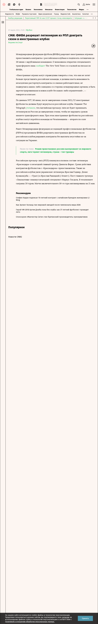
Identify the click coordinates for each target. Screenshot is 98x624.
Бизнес (28, 9)
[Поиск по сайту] (78, 4)
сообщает (40, 66)
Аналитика (76, 14)
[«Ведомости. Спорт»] (41, 4)
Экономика (38, 9)
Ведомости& (65, 14)
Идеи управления (45, 14)
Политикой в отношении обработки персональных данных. (29, 622)
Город (56, 14)
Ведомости (9, 14)
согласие (65, 617)
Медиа (81, 9)
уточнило (30, 108)
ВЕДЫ (18, 14)
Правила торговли (29, 14)
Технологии (71, 9)
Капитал (85, 14)
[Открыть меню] (94, 4)
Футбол (29, 30)
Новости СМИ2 (15, 237)
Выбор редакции (15, 18)
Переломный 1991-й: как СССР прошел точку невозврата (48, 18)
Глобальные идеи (16, 9)
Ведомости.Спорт (15, 42)
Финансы (48, 9)
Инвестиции (60, 9)
